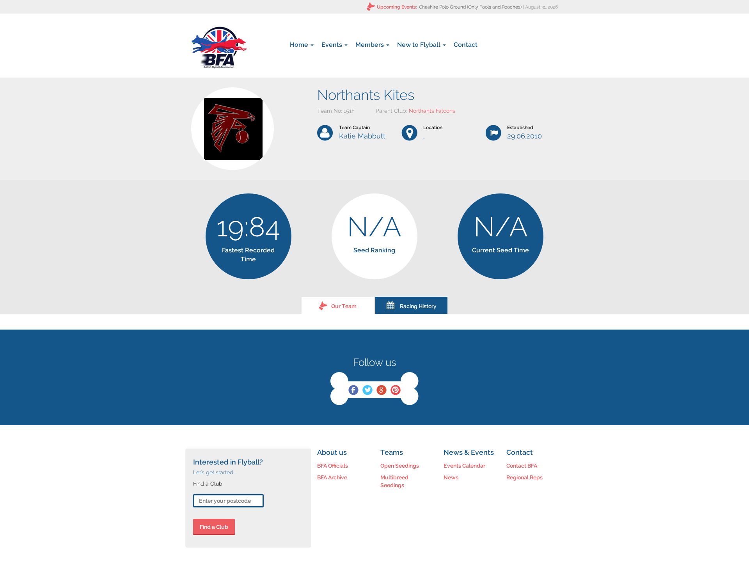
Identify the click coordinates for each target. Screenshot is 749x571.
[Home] (219, 48)
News (451, 477)
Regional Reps (524, 477)
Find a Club (214, 527)
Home (300, 44)
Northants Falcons (432, 111)
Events (332, 44)
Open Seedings (399, 466)
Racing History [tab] (418, 306)
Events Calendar (464, 466)
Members (370, 44)
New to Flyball (419, 44)
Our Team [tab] (344, 306)
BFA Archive (332, 477)
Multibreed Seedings (394, 481)
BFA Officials (332, 466)
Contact (465, 44)
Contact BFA (521, 466)
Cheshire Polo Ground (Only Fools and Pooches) (470, 7)
